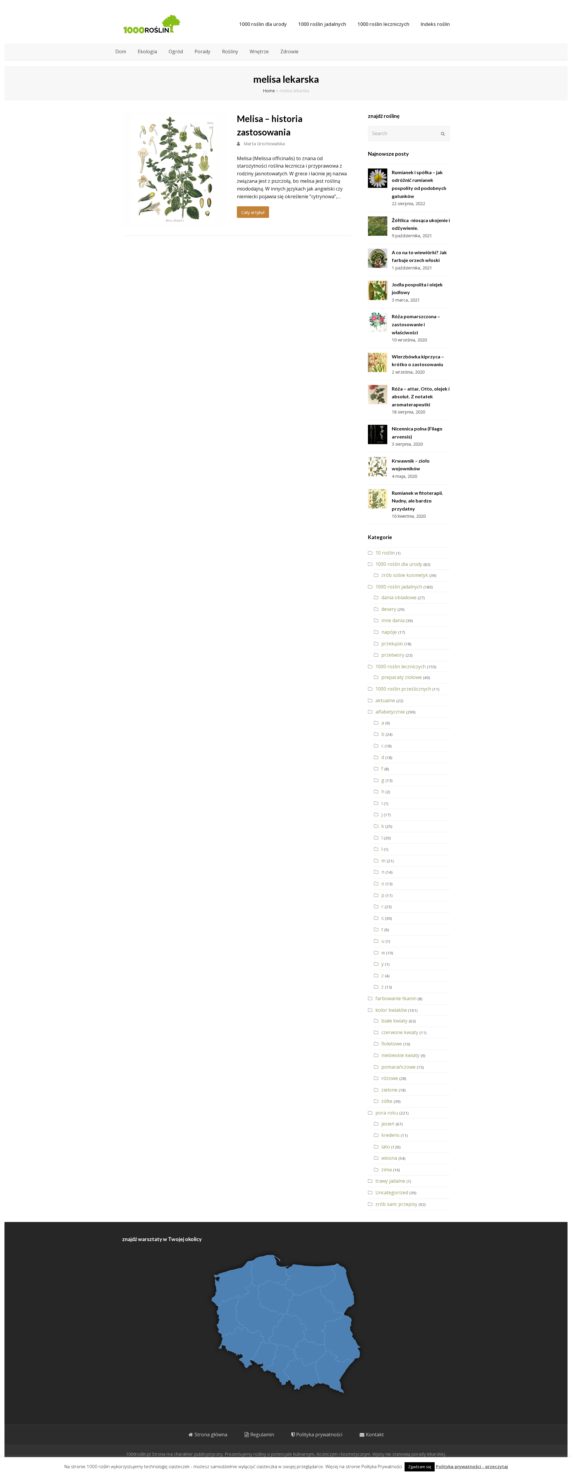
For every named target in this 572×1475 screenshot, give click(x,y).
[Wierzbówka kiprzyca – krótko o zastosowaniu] (377, 362)
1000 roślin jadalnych (398, 586)
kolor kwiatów (391, 1010)
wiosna (389, 1158)
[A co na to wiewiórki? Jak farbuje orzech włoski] (377, 258)
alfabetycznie (390, 711)
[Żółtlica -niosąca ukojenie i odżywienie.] (377, 226)
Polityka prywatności (319, 1434)
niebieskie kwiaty (400, 1055)
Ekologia (147, 51)
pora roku (386, 1112)
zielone (389, 1090)
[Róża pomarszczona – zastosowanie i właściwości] (377, 322)
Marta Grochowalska (264, 143)
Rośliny (230, 51)
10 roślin (385, 553)
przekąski (392, 643)
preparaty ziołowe (401, 677)
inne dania (393, 620)
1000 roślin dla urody (398, 564)
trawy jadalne (390, 1181)
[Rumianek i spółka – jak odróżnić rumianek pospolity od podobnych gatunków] (377, 178)
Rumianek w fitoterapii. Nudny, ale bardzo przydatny (417, 500)
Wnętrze (259, 51)
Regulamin (262, 1434)
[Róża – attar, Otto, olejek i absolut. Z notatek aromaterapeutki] (377, 394)
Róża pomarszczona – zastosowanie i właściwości (416, 324)
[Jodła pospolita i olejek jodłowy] (377, 290)
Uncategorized (391, 1192)
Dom (120, 51)
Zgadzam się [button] (419, 1466)
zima (386, 1169)
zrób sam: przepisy (396, 1204)
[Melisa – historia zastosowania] (175, 222)
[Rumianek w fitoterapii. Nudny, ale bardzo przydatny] (377, 498)
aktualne (385, 700)
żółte (386, 1101)
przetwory (392, 655)
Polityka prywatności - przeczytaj (472, 1466)
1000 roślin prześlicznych (403, 689)
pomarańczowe (398, 1067)
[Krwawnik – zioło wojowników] (377, 466)
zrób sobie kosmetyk (404, 575)
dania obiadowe (398, 597)
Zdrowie (289, 51)
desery (388, 609)
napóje (389, 632)
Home (269, 90)
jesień (387, 1123)
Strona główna (211, 1434)
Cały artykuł (253, 212)
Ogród (176, 51)
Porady (202, 51)
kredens (390, 1135)
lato (385, 1146)
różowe (389, 1078)
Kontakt (375, 1434)
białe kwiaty (394, 1020)
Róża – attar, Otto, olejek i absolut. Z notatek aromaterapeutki (421, 396)
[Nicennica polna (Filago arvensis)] (377, 434)
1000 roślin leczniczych (400, 666)
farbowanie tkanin (395, 998)
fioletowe (391, 1043)
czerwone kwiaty (399, 1032)
